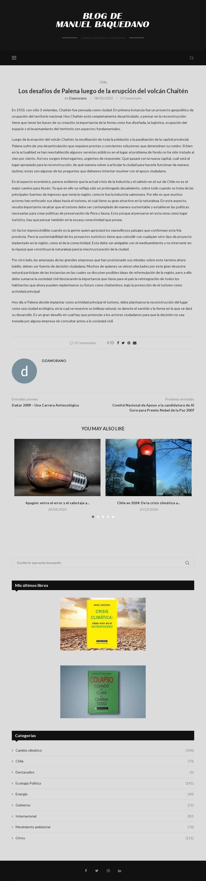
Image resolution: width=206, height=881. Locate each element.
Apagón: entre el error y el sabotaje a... (57, 503)
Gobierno (105, 805)
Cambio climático (105, 750)
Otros (105, 838)
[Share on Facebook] (118, 343)
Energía (105, 794)
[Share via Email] (134, 343)
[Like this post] (112, 343)
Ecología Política (105, 783)
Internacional (105, 816)
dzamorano (78, 98)
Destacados (105, 772)
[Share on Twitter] (123, 343)
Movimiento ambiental (105, 827)
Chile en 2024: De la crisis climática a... (148, 503)
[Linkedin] (119, 870)
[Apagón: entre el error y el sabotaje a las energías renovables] (57, 467)
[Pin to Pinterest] (128, 343)
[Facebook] (86, 870)
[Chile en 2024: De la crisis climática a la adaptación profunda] (149, 467)
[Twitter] (96, 870)
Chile (103, 82)
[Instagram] (108, 870)
